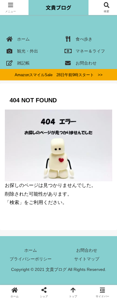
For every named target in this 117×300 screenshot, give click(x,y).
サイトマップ (86, 258)
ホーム (30, 250)
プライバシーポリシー (31, 258)
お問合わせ (86, 250)
